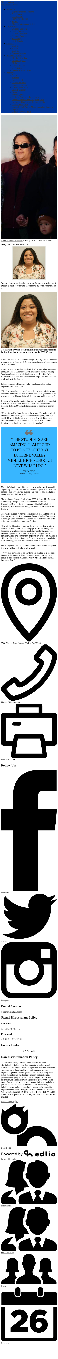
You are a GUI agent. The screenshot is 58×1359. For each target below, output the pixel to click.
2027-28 (15, 48)
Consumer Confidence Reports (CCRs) (28, 102)
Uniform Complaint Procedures (25, 97)
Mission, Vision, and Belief (23, 24)
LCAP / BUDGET (20, 19)
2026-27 (15, 46)
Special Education (19, 85)
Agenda (18, 1012)
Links (14, 92)
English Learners (19, 90)
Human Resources (20, 34)
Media (14, 63)
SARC (15, 21)
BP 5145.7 (15, 1029)
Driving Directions (20, 87)
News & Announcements (12, 240)
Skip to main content (10, 2)
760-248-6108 (14, 702)
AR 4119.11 (6, 1039)
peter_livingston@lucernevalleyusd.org (25, 1097)
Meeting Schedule (19, 58)
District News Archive (21, 112)
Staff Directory (18, 41)
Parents (15, 75)
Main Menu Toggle (9, 5)
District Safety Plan (20, 104)
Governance (17, 68)
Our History (17, 14)
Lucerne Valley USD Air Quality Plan (28, 99)
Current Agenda (18, 60)
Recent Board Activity (21, 70)
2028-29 (15, 51)
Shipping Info (18, 95)
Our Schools (17, 16)
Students (15, 77)
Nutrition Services (19, 36)
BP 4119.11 (17, 1039)
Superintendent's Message (23, 12)
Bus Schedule (18, 80)
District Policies (18, 65)
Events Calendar (19, 53)
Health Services (18, 31)
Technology (17, 38)
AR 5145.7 (6, 1029)
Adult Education (19, 82)
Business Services (19, 29)
